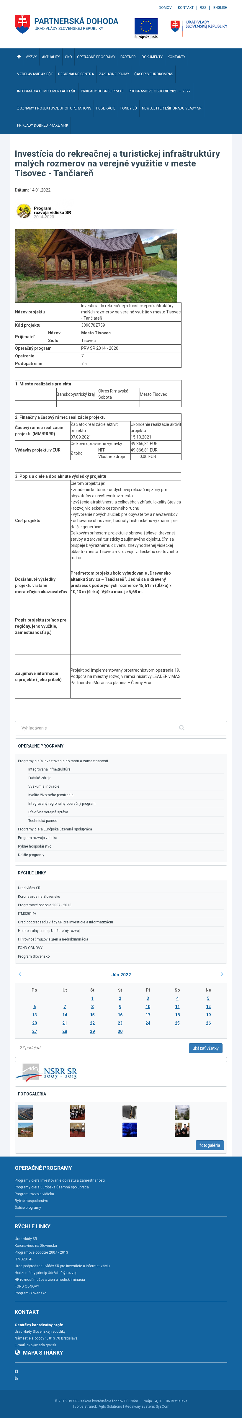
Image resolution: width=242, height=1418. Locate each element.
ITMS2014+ (27, 914)
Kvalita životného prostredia (50, 795)
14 (64, 1015)
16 (120, 1015)
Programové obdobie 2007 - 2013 (44, 905)
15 (92, 1015)
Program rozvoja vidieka (37, 838)
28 (64, 1031)
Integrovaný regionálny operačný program (62, 804)
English (220, 8)
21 (64, 1023)
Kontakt (186, 8)
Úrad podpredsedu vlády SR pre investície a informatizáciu (65, 922)
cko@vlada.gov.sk (41, 1345)
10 (147, 1006)
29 (92, 1031)
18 (177, 1015)
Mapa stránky (43, 1353)
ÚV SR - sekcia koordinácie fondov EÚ (98, 1401)
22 (92, 1023)
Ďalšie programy (31, 855)
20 (34, 1023)
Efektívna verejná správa (48, 812)
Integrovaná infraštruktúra (49, 769)
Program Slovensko (34, 956)
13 (34, 1015)
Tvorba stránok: (85, 1406)
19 (208, 1015)
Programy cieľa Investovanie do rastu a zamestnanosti (63, 761)
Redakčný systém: (140, 1406)
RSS (203, 8)
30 (120, 1031)
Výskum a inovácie (43, 786)
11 (177, 1006)
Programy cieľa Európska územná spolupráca (55, 829)
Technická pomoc (42, 821)
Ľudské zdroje (39, 778)
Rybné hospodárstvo (34, 846)
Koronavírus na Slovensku (39, 896)
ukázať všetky (206, 1048)
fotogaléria (210, 1145)
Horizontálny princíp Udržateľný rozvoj (49, 931)
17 (147, 1015)
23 (120, 1023)
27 (34, 1031)
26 (208, 1023)
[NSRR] (46, 1071)
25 (177, 1023)
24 (147, 1023)
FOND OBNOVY (30, 948)
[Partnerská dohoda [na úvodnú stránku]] (67, 24)
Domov (165, 8)
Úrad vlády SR (29, 888)
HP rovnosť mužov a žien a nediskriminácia (53, 939)
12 (208, 1006)
